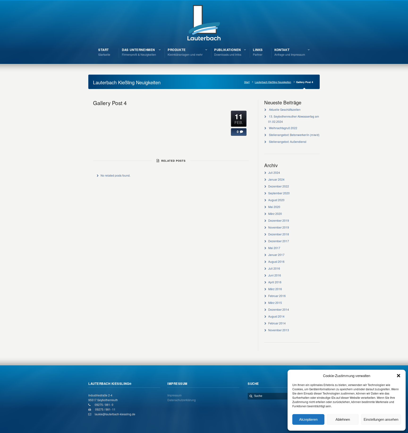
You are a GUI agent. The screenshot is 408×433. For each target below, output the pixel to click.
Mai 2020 (274, 207)
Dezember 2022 (278, 186)
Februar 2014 (277, 323)
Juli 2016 (274, 268)
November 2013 (278, 330)
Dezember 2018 (278, 234)
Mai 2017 (274, 248)
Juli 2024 (274, 172)
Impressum (174, 395)
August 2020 (276, 200)
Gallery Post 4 (110, 102)
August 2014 (276, 316)
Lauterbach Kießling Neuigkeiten (273, 82)
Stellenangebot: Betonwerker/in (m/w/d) (294, 135)
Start (247, 82)
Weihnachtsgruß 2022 (283, 128)
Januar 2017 (276, 255)
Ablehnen (343, 419)
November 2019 (278, 227)
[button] (398, 375)
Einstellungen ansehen (381, 419)
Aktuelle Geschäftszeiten (285, 109)
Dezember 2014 (278, 309)
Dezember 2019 (278, 220)
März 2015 (275, 303)
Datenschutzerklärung (181, 400)
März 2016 (275, 289)
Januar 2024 (276, 179)
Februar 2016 (277, 296)
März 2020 (275, 214)
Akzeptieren (308, 419)
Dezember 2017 (278, 241)
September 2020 (279, 193)
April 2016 (274, 282)
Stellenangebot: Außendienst (287, 142)
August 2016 (276, 261)
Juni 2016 (274, 275)
